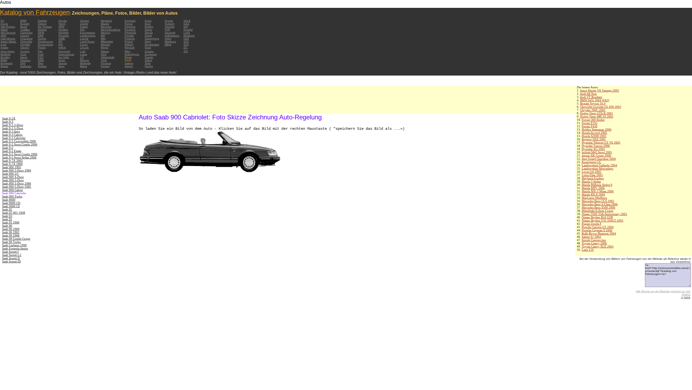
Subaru (149, 51)
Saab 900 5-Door (13, 180)
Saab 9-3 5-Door (12, 128)
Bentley (5, 57)
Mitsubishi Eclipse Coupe (597, 210)
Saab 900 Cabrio (12, 189)
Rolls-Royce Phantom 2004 (599, 233)
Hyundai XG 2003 (593, 149)
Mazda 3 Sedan (591, 181)
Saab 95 (7, 219)
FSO (41, 57)
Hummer (63, 32)
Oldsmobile (108, 57)
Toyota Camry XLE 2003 (598, 246)
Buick (23, 26)
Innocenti (64, 51)
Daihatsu (25, 66)
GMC (41, 60)
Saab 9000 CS (11, 206)
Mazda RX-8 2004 (593, 194)
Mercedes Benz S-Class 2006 (600, 204)
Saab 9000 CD (11, 202)
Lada (187, 32)
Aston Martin (8, 41)
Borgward (6, 63)
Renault (129, 47)
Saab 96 (7, 225)
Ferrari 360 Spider (593, 119)
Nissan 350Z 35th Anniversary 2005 (604, 214)
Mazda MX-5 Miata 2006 (598, 191)
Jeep (61, 66)
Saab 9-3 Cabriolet (13, 137)
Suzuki (149, 57)
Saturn (129, 66)
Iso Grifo (63, 57)
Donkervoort (45, 41)
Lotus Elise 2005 (592, 175)
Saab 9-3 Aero (11, 131)
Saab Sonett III (11, 261)
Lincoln (84, 47)
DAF (23, 63)
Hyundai (63, 35)
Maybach (106, 20)
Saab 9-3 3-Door (12, 124)
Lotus (83, 54)
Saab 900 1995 (11, 167)
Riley (128, 51)
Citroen (24, 47)
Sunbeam (151, 54)
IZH (186, 26)
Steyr (148, 41)
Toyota (169, 20)
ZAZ (186, 44)
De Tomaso (45, 26)
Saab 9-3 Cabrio (12, 134)
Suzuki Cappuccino (594, 240)
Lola (82, 51)
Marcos (84, 60)
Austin (4, 47)
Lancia (84, 38)
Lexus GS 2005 (591, 171)
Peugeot (130, 29)
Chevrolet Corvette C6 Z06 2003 (600, 106)
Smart (148, 35)
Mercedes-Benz (110, 29)
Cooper (24, 51)
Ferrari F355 (589, 123)
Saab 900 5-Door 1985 (16, 186)
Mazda (105, 23)
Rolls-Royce (132, 54)
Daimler (42, 20)
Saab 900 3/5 (10, 173)
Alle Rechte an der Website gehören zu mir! (663, 291)
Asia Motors (8, 38)
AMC (3, 35)
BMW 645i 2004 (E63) (594, 100)
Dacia (23, 57)
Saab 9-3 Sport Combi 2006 (19, 144)
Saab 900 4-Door (13, 176)
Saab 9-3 (7, 121)
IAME (61, 38)
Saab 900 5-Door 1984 (16, 183)
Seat (148, 23)
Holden (42, 66)
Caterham (26, 32)
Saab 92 (7, 209)
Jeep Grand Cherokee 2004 (599, 158)
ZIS (186, 51)
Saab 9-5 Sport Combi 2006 (19, 154)
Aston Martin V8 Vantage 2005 (599, 90)
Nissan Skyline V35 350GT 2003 (602, 220)
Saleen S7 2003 (591, 236)
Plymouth (130, 32)
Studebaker (152, 44)
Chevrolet (26, 41)
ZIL (186, 47)
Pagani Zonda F (591, 223)
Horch (62, 23)
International (66, 54)
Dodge (42, 38)
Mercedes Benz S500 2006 (598, 207)
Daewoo (25, 60)
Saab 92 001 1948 (13, 212)
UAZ (186, 38)
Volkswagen (172, 35)
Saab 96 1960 (10, 228)
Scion (148, 20)
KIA (82, 29)
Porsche (130, 38)
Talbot (148, 60)
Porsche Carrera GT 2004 (598, 227)
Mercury (106, 32)
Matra (83, 66)
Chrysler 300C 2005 (593, 110)
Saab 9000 (8, 199)
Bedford (6, 54)
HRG (61, 26)
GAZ (186, 23)
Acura (4, 23)
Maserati (85, 63)
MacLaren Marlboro (594, 197)
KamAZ (188, 29)
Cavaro (24, 35)
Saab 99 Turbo (11, 241)
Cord (23, 54)
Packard (106, 63)
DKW (41, 32)
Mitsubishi (107, 41)
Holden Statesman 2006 (596, 129)
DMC (41, 35)
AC (2, 20)
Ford (41, 54)
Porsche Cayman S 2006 (597, 230)
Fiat (40, 51)
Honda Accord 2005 (594, 132)
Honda (62, 20)
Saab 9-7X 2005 (12, 160)
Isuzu (61, 60)
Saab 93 (7, 215)
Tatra (148, 63)
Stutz (148, 47)
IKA (60, 44)
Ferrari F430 (589, 126)
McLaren (106, 26)
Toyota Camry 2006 (594, 243)
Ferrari (42, 47)
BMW (4, 60)
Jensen (84, 20)
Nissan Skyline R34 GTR (597, 217)
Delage (42, 29)
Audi (3, 44)
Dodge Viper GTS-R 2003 (596, 113)
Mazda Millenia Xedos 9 (597, 184)
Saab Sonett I (10, 251)
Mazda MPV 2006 (593, 188)
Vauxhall (170, 32)
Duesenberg (45, 44)
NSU (104, 54)
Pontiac (129, 35)
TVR (167, 29)
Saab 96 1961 (10, 232)
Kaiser (84, 26)
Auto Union (8, 51)
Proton (129, 41)
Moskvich (189, 35)
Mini (103, 38)
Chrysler (25, 44)
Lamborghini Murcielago (597, 168)
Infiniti (62, 47)
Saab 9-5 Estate (11, 150)
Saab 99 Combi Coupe (16, 238)
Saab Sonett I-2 (11, 254)
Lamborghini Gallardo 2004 (599, 165)
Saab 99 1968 (10, 235)
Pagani (105, 66)
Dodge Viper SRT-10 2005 (596, 116)
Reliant (129, 44)
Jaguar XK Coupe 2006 (596, 155)
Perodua (130, 26)
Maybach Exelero (593, 178)
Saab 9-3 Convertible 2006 (19, 141)
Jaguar (62, 63)
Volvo (168, 38)
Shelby (149, 26)
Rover (128, 57)
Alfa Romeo (8, 26)
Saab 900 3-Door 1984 (16, 170)
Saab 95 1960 (10, 222)
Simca (148, 29)
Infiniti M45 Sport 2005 (597, 152)
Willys (168, 44)
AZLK (187, 20)
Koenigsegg (87, 32)
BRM (23, 20)
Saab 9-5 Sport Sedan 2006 (19, 157)
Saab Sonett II (11, 258)
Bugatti (24, 23)
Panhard (130, 20)
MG (103, 35)
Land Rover (87, 41)
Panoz (129, 23)
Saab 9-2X (8, 118)
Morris (104, 47)
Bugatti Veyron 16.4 (593, 103)
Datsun (42, 23)
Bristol (4, 66)
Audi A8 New (588, 93)
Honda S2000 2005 (594, 136)
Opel (104, 60)
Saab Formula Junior (15, 248)
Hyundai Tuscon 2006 (596, 145)
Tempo (149, 66)
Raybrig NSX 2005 (594, 139)
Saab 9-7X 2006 (12, 163)
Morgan (105, 44)
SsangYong (152, 38)
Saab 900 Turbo (12, 196)
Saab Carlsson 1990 (14, 245)
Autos (686, 295)
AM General (8, 32)
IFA (60, 41)
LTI (82, 57)
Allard (4, 29)
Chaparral (26, 38)
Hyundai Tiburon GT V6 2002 (601, 142)
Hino (41, 63)
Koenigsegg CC (591, 162)
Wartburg (170, 41)
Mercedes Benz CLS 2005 (598, 201)
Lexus (84, 44)
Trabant (169, 23)
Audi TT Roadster (591, 97)
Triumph (170, 26)
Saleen (129, 63)
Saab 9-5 (7, 147)
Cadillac (25, 29)
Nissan (105, 51)
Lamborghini (87, 35)
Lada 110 (588, 249)
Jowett (84, 23)
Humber (63, 29)
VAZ (186, 41)
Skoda (149, 32)
